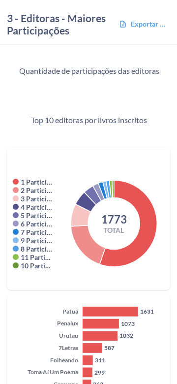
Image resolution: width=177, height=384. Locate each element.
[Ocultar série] (16, 182)
